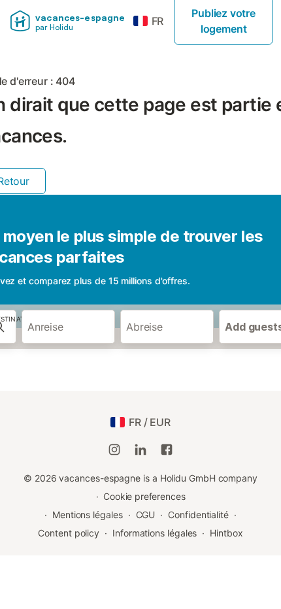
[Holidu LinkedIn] (140, 449)
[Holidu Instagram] (114, 449)
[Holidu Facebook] (166, 449)
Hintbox (226, 532)
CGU (146, 514)
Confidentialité (198, 514)
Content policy (68, 532)
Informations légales (154, 532)
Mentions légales (87, 514)
